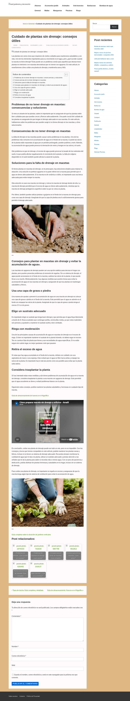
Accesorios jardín (51, 6)
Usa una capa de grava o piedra (24, 87)
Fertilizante (97, 121)
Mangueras (57, 10)
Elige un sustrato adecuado (23, 90)
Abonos (38, 6)
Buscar (95, 23)
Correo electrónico (18, 656)
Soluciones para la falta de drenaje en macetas (29, 82)
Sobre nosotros (13, 696)
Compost (97, 117)
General (38, 10)
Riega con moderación (21, 92)
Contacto (22, 696)
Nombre (14, 646)
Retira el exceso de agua (22, 95)
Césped (96, 113)
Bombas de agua (106, 6)
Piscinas (69, 10)
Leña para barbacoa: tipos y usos (104, 59)
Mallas (46, 10)
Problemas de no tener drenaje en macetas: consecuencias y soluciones (38, 77)
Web (13, 665)
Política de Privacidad (33, 696)
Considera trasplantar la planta (24, 97)
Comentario (16, 616)
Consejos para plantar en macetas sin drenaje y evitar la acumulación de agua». (40, 85)
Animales (65, 6)
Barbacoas (91, 6)
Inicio (25, 24)
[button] (65, 74)
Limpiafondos (98, 129)
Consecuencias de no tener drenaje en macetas (30, 80)
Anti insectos (78, 6)
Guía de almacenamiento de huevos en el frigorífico (30, 396)
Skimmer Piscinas (99, 152)
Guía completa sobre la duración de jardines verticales (31, 535)
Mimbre (96, 140)
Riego (78, 10)
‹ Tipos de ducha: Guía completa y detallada (27, 590)
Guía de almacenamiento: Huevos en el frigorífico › (65, 590)
